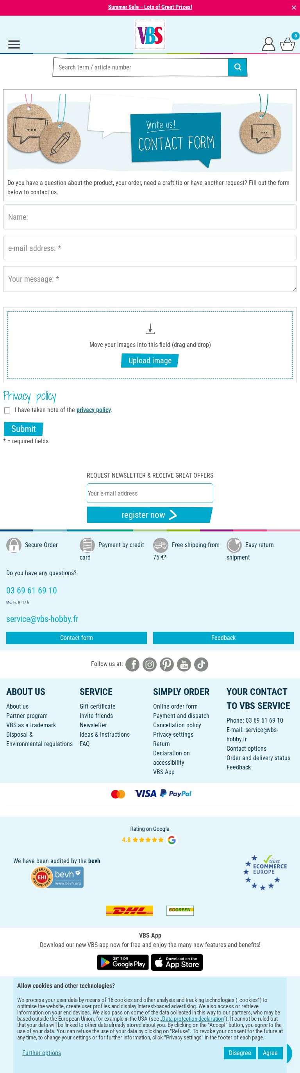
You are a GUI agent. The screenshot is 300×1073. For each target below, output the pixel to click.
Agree (270, 1053)
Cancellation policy (177, 725)
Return (161, 744)
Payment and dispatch (181, 715)
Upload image (150, 360)
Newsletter (93, 725)
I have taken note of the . (63, 410)
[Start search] (238, 67)
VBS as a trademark (31, 725)
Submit (23, 429)
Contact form (76, 637)
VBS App (164, 772)
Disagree (240, 1053)
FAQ (85, 744)
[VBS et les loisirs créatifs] (150, 34)
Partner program (27, 715)
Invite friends (96, 715)
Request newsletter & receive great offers (150, 475)
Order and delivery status (258, 758)
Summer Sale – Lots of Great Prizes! (150, 7)
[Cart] (287, 43)
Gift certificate (98, 706)
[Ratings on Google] (150, 835)
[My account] (268, 43)
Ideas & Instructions (105, 734)
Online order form (175, 706)
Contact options (246, 748)
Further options (41, 1053)
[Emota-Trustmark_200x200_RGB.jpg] (265, 872)
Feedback (223, 637)
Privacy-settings (173, 734)
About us (17, 706)
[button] (150, 345)
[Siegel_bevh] (57, 877)
